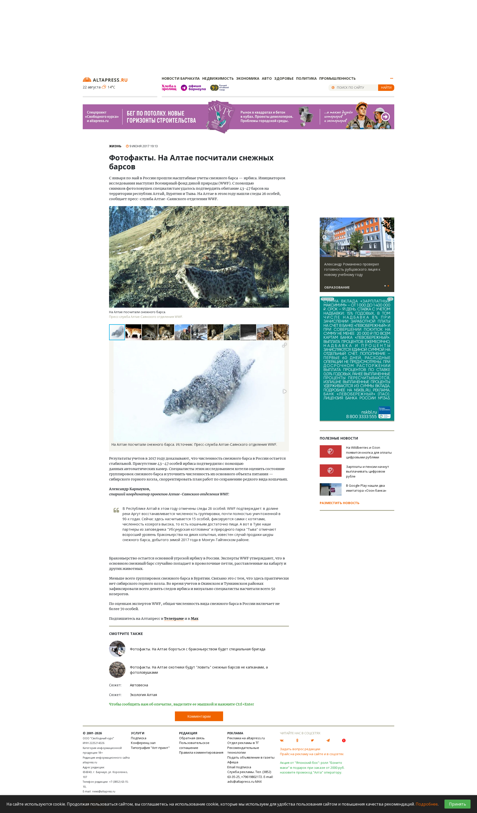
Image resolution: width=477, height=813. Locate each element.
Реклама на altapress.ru (246, 738)
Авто (267, 78)
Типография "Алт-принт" (150, 747)
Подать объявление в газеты (251, 757)
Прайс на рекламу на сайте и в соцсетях (312, 754)
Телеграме (174, 618)
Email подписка (239, 767)
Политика (306, 78)
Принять (457, 804)
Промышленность (337, 78)
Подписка (138, 738)
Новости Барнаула (181, 78)
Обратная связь (192, 738)
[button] (133, 332)
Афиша (232, 762)
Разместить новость (339, 503)
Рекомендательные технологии (243, 750)
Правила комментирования (201, 752)
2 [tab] (388, 286)
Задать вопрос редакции (300, 749)
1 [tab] (385, 286)
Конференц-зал (143, 742)
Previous (324, 237)
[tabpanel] (357, 257)
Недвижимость (218, 78)
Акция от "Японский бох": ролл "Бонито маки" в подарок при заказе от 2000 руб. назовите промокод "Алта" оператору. (312, 767)
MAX (258, 781)
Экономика (247, 78)
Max (194, 618)
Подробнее (427, 804)
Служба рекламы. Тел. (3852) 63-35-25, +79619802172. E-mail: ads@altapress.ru (250, 777)
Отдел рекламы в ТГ (243, 742)
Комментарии (199, 716)
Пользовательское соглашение (194, 745)
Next (389, 237)
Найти (386, 87)
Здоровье (284, 78)
